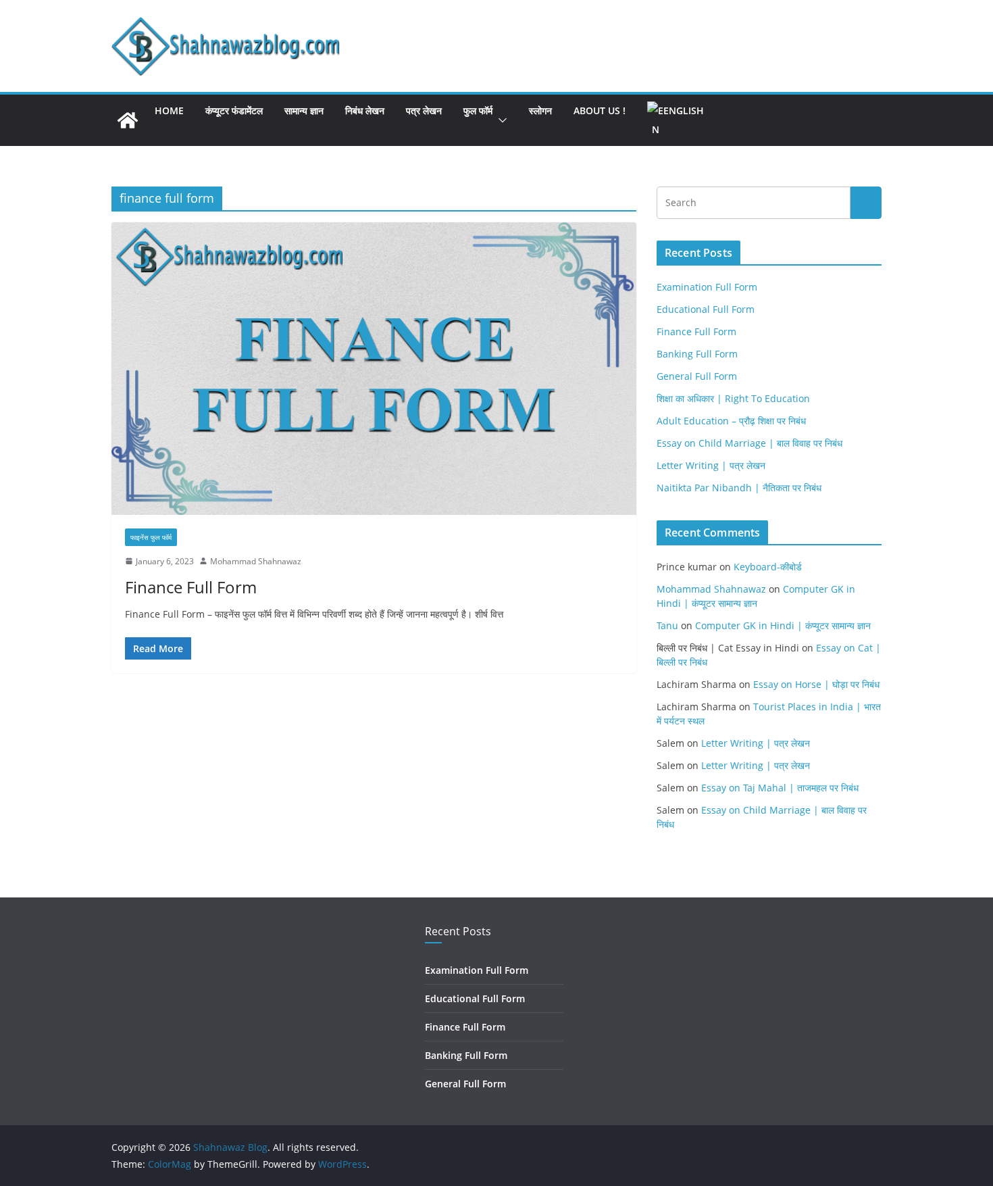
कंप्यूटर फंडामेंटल (234, 110)
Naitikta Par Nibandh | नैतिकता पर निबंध (739, 487)
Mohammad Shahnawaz (255, 561)
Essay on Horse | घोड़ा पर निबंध (816, 684)
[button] (499, 120)
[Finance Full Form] (373, 368)
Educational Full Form (706, 309)
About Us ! (600, 110)
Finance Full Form (191, 587)
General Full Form (697, 376)
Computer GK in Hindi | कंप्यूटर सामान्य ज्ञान (783, 625)
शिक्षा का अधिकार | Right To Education (733, 398)
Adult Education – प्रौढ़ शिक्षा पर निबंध (731, 420)
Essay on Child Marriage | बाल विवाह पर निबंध (749, 443)
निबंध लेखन (364, 110)
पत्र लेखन (424, 110)
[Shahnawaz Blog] (127, 120)
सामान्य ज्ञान (304, 110)
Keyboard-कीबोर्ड (768, 566)
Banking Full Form (697, 353)
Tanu (667, 625)
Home (169, 110)
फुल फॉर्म (477, 110)
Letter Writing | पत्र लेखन (711, 465)
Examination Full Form (707, 286)
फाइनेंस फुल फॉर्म (151, 537)
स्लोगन (540, 110)
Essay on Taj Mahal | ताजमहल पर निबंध (780, 787)
